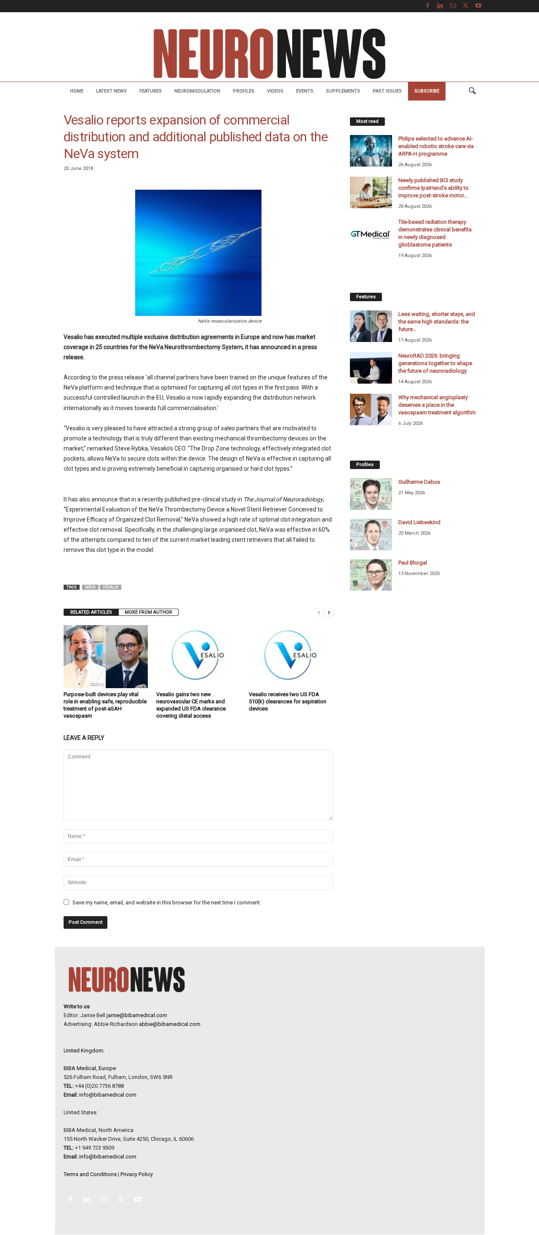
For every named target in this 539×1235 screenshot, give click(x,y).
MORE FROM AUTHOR (148, 612)
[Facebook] (428, 6)
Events (304, 91)
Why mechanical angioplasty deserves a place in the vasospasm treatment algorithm (437, 405)
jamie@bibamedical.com (137, 1015)
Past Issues (387, 91)
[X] (466, 6)
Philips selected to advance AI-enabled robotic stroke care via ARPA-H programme (436, 146)
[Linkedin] (440, 6)
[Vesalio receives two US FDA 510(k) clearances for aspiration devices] (291, 656)
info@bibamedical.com (107, 1095)
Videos (275, 91)
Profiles (243, 91)
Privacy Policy (136, 1174)
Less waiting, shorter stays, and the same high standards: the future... (436, 321)
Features (150, 91)
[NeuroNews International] (269, 53)
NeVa (90, 587)
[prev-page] (319, 612)
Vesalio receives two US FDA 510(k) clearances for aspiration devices (287, 701)
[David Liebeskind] (371, 534)
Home (76, 91)
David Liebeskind (419, 522)
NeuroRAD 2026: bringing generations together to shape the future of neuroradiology (435, 363)
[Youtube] (478, 6)
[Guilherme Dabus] (371, 494)
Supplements (343, 91)
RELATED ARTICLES (91, 612)
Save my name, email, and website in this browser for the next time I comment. (166, 902)
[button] (472, 91)
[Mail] (453, 6)
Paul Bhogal (412, 562)
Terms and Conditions (90, 1174)
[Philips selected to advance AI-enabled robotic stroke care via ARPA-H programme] (371, 151)
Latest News (111, 91)
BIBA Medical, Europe (90, 1068)
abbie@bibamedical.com (169, 1024)
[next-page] (329, 612)
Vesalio (110, 587)
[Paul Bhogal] (371, 575)
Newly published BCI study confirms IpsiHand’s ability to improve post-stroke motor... (433, 188)
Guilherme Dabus (419, 482)
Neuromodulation (197, 91)
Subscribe (426, 91)
